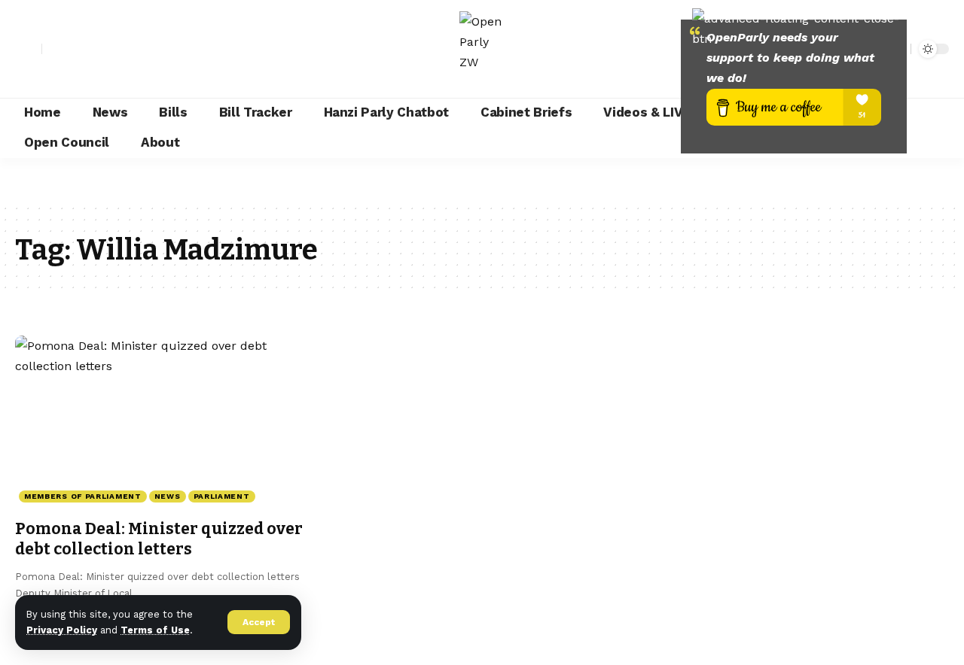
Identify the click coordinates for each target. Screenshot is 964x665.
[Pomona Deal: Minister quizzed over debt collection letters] (161, 423)
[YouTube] (87, 49)
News (167, 496)
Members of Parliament (83, 496)
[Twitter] (71, 49)
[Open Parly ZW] (482, 49)
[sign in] (28, 49)
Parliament (222, 496)
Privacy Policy (61, 630)
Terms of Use (155, 630)
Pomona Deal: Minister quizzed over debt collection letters (159, 539)
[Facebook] (54, 49)
